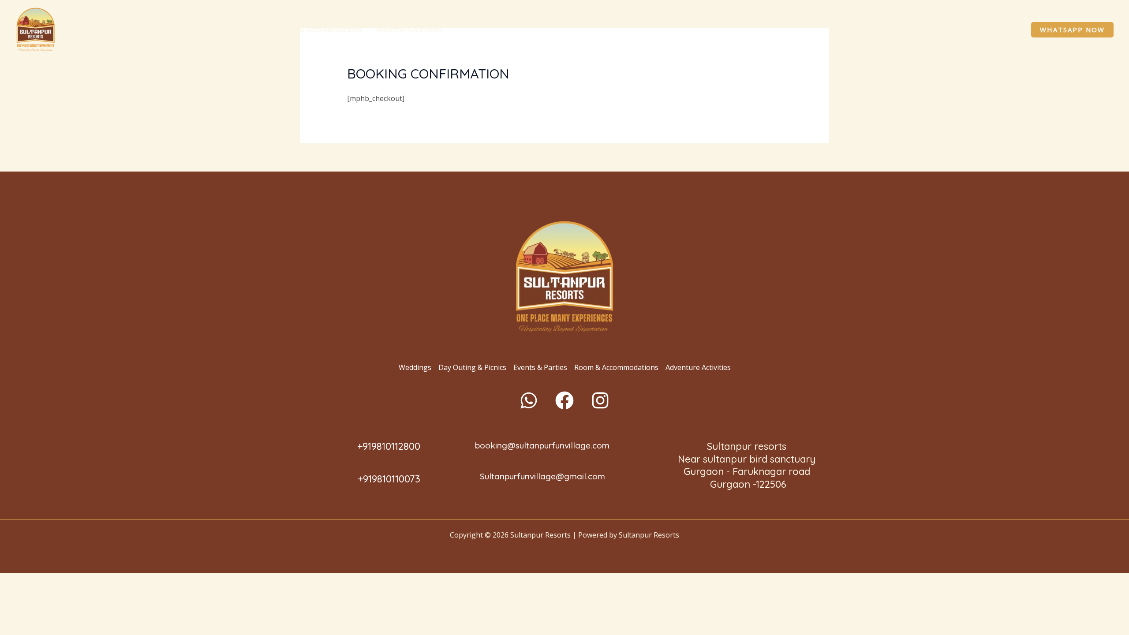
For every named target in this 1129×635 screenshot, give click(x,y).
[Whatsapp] (529, 400)
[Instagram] (600, 400)
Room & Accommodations (320, 29)
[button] (191, 29)
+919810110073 (389, 479)
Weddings (89, 29)
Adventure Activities (409, 29)
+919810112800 (388, 446)
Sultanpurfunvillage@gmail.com (542, 476)
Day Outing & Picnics (153, 29)
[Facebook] (564, 400)
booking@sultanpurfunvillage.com (542, 445)
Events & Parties (237, 29)
